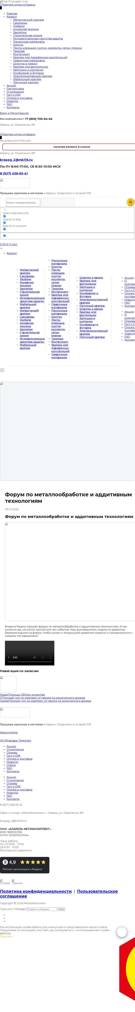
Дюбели (19, 26)
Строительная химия (27, 35)
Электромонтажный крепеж (32, 76)
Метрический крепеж (28, 19)
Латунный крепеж (26, 82)
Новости (12, 101)
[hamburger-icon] (1, 248)
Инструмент (21, 54)
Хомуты (18, 44)
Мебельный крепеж (27, 79)
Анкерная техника (26, 29)
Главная (12, 13)
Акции (11, 85)
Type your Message (13, 909)
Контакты (13, 107)
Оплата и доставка (19, 98)
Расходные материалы (29, 41)
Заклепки (20, 32)
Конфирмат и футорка (28, 73)
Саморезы (20, 23)
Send (61, 909)
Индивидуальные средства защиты (38, 38)
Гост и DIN (13, 94)
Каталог (12, 16)
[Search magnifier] (131, 202)
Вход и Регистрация (14, 113)
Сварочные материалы (29, 60)
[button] (1, 137)
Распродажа (15, 88)
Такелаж (19, 51)
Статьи (11, 765)
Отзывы (12, 752)
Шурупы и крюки (25, 63)
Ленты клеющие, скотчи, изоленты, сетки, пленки (47, 48)
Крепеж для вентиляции (30, 66)
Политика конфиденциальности (36, 891)
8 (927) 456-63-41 (14, 173)
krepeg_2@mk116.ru (16, 160)
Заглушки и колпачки (28, 69)
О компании (15, 91)
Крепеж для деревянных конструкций (40, 57)
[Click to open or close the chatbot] (122, 932)
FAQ (9, 104)
